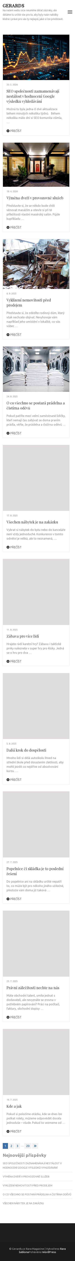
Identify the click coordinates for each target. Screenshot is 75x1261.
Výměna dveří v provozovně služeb (35, 197)
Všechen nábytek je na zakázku (32, 521)
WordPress (49, 1252)
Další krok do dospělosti (26, 750)
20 (27, 1146)
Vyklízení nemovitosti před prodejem (27, 1185)
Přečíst (15, 130)
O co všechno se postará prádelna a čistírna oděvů (37, 1194)
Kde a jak (14, 1106)
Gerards (13, 5)
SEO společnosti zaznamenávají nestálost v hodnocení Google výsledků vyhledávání (33, 96)
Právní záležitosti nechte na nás (33, 987)
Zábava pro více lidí (23, 636)
